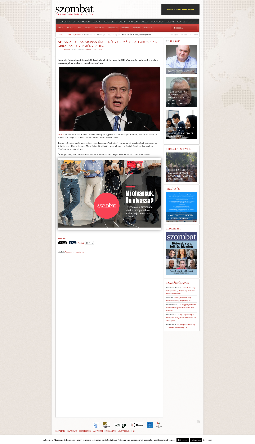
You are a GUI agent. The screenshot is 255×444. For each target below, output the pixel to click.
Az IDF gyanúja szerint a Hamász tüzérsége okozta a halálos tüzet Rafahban (181, 307)
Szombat (66, 49)
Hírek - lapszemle (74, 34)
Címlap (60, 34)
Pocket (81, 242)
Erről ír (61, 134)
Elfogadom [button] (182, 440)
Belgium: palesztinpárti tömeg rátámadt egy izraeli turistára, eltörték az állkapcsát (181, 317)
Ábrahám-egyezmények (74, 251)
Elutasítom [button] (196, 440)
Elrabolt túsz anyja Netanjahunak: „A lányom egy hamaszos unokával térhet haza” (181, 290)
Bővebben (207, 439)
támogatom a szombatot (180, 9)
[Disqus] (109, 295)
